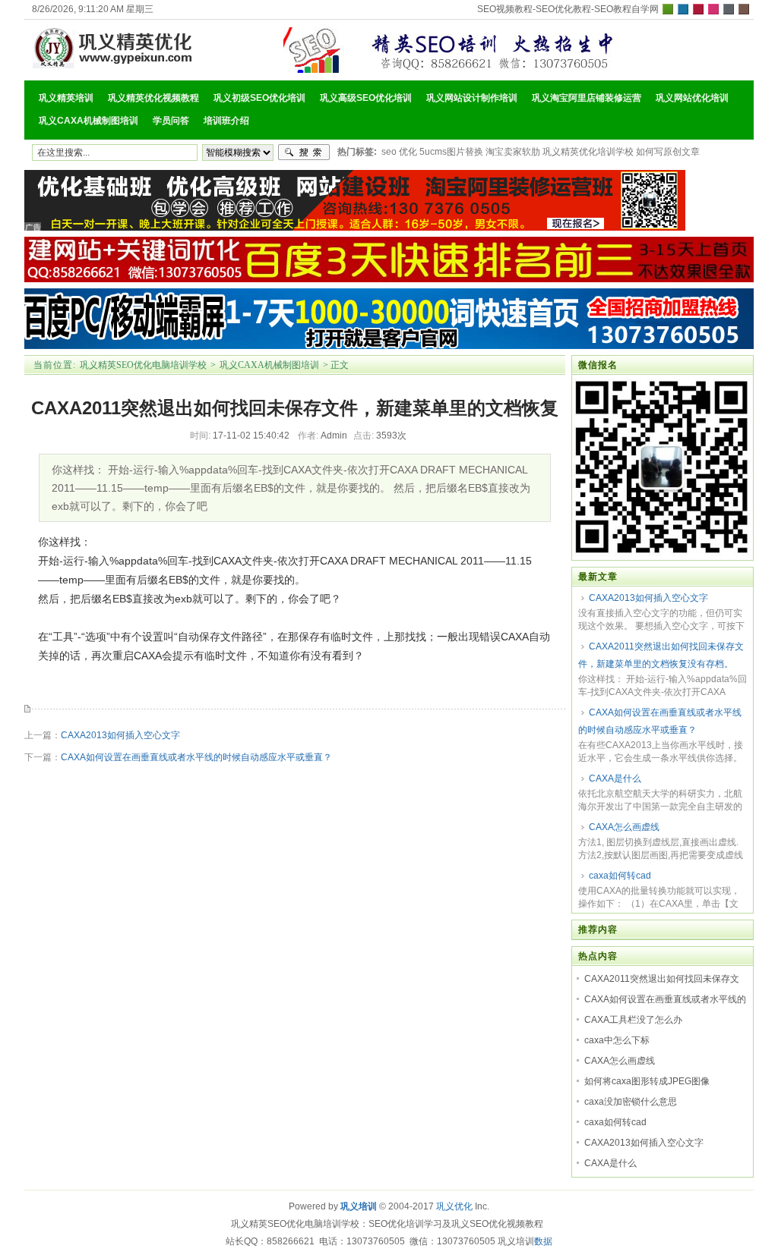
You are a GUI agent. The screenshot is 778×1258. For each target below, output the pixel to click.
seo (389, 151)
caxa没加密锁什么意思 (630, 1101)
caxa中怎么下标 (617, 1040)
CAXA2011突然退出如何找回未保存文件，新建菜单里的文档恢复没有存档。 (661, 655)
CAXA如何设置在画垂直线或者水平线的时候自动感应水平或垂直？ (196, 757)
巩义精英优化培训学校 (588, 151)
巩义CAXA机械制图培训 (269, 365)
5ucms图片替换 (451, 151)
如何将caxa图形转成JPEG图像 (647, 1081)
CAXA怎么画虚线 (624, 827)
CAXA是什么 (615, 778)
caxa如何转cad (620, 875)
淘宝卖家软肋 (512, 151)
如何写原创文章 (668, 151)
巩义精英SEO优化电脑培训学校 (143, 365)
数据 (543, 1241)
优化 (408, 151)
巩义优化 (454, 1206)
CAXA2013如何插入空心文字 (120, 735)
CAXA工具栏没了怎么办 (633, 1019)
